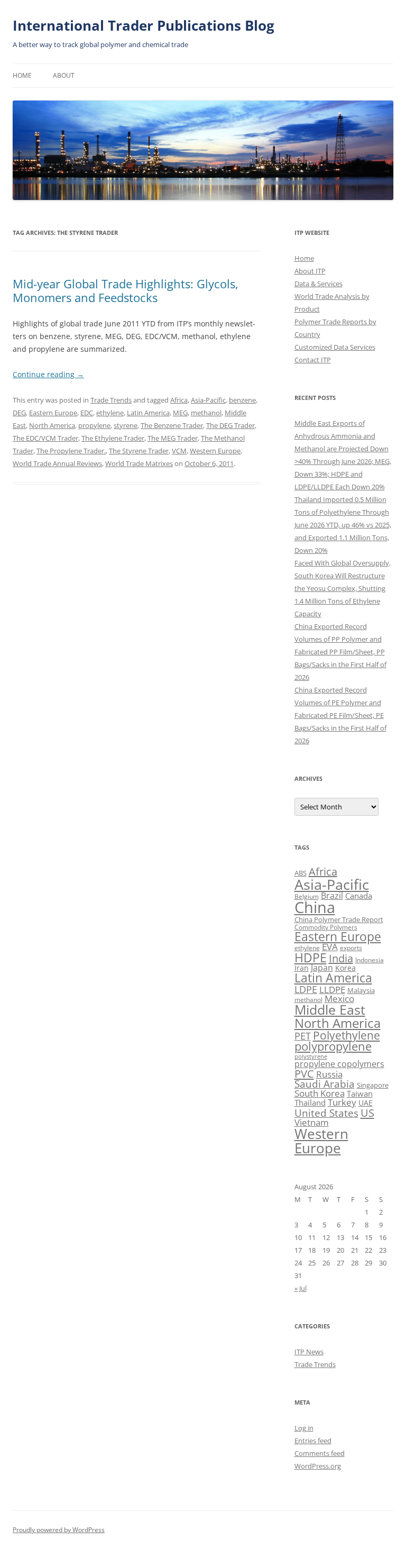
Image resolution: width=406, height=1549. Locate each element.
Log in (303, 1428)
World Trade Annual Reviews (57, 463)
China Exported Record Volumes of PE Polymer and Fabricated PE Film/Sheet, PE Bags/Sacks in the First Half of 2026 (340, 715)
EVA (330, 947)
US (367, 1112)
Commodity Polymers (325, 927)
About (64, 75)
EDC (86, 412)
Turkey (342, 1102)
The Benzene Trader (172, 425)
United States (326, 1113)
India (341, 958)
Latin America (148, 412)
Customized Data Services (334, 347)
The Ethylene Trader (112, 438)
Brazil (332, 895)
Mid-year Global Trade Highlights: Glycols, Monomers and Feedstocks (125, 290)
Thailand (310, 1102)
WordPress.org (317, 1466)
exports (351, 947)
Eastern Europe (53, 412)
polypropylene (333, 1046)
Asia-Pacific (208, 400)
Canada (358, 895)
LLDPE (332, 989)
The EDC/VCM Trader (45, 438)
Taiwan (360, 1093)
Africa (179, 400)
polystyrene (310, 1056)
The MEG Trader (172, 438)
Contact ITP (312, 360)
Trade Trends (111, 400)
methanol (206, 412)
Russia (329, 1074)
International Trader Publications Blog (143, 25)
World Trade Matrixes (139, 463)
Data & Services (318, 283)
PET (302, 1035)
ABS (300, 873)
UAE (365, 1103)
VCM (179, 450)
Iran (301, 968)
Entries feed (312, 1440)
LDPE (305, 989)
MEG (180, 412)
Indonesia (369, 960)
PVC (304, 1073)
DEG (19, 412)
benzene (242, 400)
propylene (94, 425)
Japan (322, 967)
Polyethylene (346, 1035)
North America (52, 425)
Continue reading (48, 374)
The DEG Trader (230, 425)
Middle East (329, 1009)
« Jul (300, 1288)
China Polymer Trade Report (338, 919)
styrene (125, 425)
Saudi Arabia (324, 1083)
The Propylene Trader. (71, 450)
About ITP (310, 271)
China (314, 907)
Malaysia (361, 990)
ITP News (309, 1351)
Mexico (339, 998)
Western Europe (215, 450)
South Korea (319, 1093)
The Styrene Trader (139, 450)
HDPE (310, 957)
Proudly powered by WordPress (59, 1529)
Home (22, 75)
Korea (345, 968)
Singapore (373, 1085)
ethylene (110, 412)
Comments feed (319, 1453)
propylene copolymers (339, 1064)
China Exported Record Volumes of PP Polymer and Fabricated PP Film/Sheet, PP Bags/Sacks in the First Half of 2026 (340, 652)
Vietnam (311, 1122)
